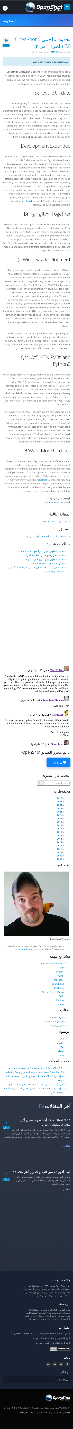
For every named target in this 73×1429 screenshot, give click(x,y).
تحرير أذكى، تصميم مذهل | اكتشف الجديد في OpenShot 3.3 (35, 1084)
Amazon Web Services (52, 963)
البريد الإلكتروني (58, 1343)
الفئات (65, 1010)
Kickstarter (42, 479)
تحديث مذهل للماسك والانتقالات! (55, 521)
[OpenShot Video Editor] (43, 6)
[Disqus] (36, 619)
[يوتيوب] (48, 1364)
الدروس (60, 1025)
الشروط (33, 1412)
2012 (59, 845)
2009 (59, 855)
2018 (59, 825)
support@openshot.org (44, 1338)
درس (61, 1054)
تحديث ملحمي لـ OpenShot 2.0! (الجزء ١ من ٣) (42, 42)
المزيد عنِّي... (21, 949)
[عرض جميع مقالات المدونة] (41, 1106)
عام (62, 1017)
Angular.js (26, 201)
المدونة (9, 20)
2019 (59, 821)
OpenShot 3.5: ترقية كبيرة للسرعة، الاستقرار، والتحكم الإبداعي (34, 1072)
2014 (59, 838)
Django (60, 971)
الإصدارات (59, 1021)
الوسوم (64, 1031)
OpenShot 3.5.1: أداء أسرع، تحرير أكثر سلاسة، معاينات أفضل (35, 1068)
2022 (59, 811)
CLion (61, 967)
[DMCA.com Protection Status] (60, 1348)
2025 (59, 801)
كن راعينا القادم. (62, 1379)
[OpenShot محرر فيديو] (57, 1397)
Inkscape (59, 979)
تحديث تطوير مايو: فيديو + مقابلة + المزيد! (44, 555)
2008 (59, 859)
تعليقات (60, 1042)
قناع (62, 1046)
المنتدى (46, 1343)
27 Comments (52, 502)
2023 (59, 808)
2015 (59, 835)
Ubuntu (60, 1004)
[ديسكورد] (54, 1364)
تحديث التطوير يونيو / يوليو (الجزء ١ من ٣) (44, 559)
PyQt (61, 996)
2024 (59, 804)
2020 (59, 818)
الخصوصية (43, 1412)
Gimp (61, 975)
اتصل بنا (64, 1327)
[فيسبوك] (67, 1364)
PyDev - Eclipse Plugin (52, 991)
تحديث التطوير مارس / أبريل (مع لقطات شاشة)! (42, 551)
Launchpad (58, 983)
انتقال (61, 1050)
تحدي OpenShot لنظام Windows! (47, 563)
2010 (59, 852)
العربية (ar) (23, 1412)
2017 (59, 828)
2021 (59, 815)
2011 (59, 848)
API (62, 1038)
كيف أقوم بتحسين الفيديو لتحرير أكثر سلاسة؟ (41, 1172)
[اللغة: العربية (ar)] (5, 8)
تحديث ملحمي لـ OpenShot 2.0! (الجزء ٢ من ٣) (48, 536)
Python (60, 1000)
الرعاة (65, 1371)
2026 (59, 798)
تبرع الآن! (57, 762)
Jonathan (53, 51)
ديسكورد (38, 1343)
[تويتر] (60, 1364)
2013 (59, 842)
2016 (59, 831)
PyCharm (59, 987)
